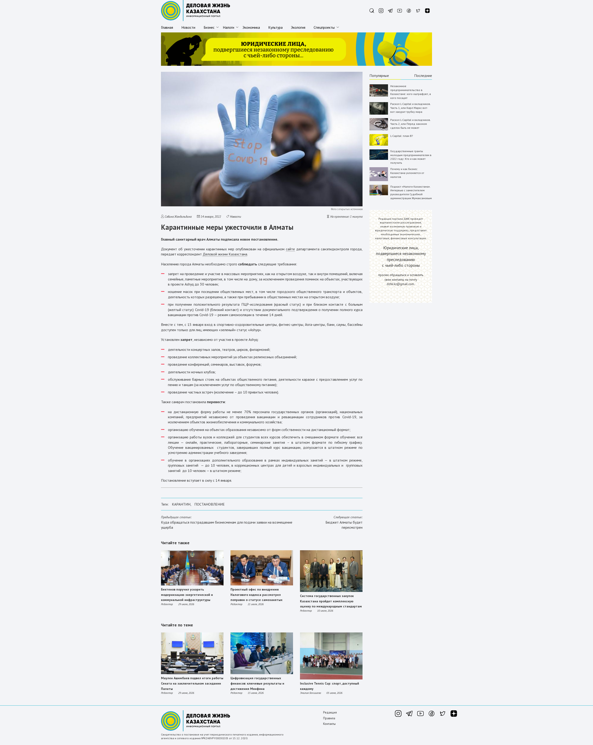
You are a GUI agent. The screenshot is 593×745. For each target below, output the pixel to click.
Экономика (251, 27)
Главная (167, 27)
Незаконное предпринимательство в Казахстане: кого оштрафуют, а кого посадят (410, 91)
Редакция (330, 712)
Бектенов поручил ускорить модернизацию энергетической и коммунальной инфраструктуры (187, 594)
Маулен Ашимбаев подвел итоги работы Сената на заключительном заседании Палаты (192, 683)
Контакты (329, 724)
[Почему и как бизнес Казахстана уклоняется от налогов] (378, 180)
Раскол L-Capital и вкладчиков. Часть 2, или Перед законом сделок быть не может (410, 123)
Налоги (228, 27)
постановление (209, 504)
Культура (275, 27)
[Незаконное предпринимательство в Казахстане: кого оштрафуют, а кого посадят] (378, 95)
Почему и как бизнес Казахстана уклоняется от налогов (407, 173)
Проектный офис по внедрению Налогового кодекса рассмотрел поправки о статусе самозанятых (256, 594)
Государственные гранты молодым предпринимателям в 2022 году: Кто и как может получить (411, 156)
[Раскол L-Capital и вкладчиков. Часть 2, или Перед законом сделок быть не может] (378, 129)
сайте (290, 249)
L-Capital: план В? (401, 136)
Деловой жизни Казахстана (225, 254)
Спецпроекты (324, 27)
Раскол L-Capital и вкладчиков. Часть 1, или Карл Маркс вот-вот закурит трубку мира (410, 107)
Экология (298, 27)
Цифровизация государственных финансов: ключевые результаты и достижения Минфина (257, 683)
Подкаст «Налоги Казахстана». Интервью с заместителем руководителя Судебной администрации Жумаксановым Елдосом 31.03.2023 (411, 194)
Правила (329, 718)
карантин (181, 504)
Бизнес (209, 27)
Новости (188, 27)
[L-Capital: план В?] (378, 144)
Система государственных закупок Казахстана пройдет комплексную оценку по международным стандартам (331, 601)
